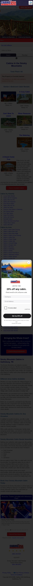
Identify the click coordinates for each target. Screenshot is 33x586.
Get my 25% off (17, 316)
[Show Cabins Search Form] (31, 2)
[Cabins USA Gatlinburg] (10, 2)
